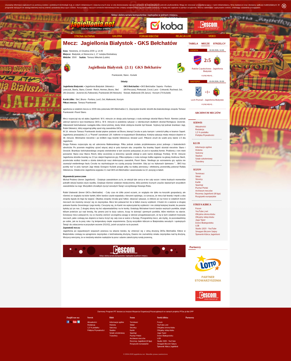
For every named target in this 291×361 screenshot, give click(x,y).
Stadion (198, 156)
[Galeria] (117, 36)
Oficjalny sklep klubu (204, 217)
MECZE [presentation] (205, 43)
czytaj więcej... (207, 75)
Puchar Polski (201, 188)
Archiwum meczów (204, 191)
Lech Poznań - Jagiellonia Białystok (207, 100)
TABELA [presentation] (193, 43)
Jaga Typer (200, 220)
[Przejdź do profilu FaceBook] (68, 322)
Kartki (198, 182)
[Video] (212, 36)
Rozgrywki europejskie (205, 196)
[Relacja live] (183, 36)
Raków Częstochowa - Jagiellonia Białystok (207, 70)
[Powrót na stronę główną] (88, 25)
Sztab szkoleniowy (203, 159)
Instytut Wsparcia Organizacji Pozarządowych (145, 312)
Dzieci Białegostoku (204, 223)
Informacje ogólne (203, 147)
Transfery (199, 161)
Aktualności (200, 126)
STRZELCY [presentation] (219, 43)
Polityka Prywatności (204, 135)
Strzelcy (199, 179)
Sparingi (199, 185)
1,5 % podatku (201, 132)
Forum (198, 208)
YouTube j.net (201, 211)
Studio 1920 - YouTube (205, 228)
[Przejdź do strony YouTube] (73, 322)
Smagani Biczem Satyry (206, 231)
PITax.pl (183, 312)
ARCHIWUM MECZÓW (208, 113)
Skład (198, 176)
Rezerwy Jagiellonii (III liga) (208, 193)
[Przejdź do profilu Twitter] (78, 322)
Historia (198, 150)
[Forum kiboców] (149, 36)
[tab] (193, 44)
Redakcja (199, 129)
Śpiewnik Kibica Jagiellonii (207, 234)
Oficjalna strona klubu (205, 214)
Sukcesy (199, 153)
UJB (197, 226)
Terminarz (199, 173)
